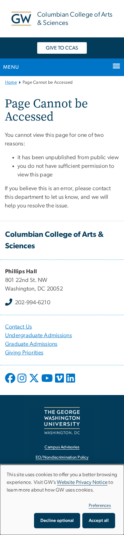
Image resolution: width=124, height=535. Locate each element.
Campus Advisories (62, 447)
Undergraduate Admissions (38, 335)
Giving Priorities (24, 353)
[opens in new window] (11, 382)
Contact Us (18, 327)
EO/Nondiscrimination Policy (62, 457)
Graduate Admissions (31, 344)
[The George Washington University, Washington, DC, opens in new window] (62, 420)
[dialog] (62, 500)
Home (11, 82)
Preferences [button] (100, 505)
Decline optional (57, 520)
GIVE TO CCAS (62, 47)
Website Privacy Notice (82, 482)
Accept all (99, 520)
